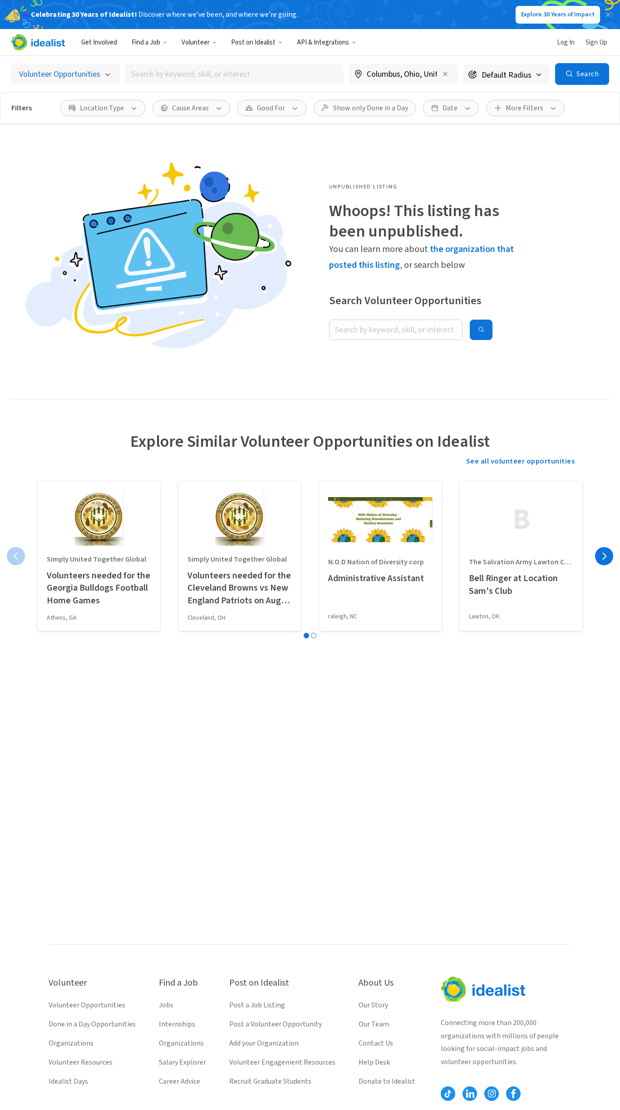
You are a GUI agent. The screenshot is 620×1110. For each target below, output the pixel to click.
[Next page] (604, 556)
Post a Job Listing (257, 1005)
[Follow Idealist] (448, 1093)
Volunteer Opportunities (87, 1005)
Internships (177, 1024)
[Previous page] (16, 556)
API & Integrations (323, 42)
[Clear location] (445, 74)
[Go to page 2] (313, 635)
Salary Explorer (182, 1062)
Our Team (374, 1024)
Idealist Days (68, 1081)
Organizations (71, 1043)
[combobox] (234, 74)
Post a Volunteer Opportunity (275, 1024)
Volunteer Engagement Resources (282, 1062)
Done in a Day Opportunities (92, 1024)
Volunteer (196, 42)
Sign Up (596, 42)
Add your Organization (264, 1043)
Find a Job (146, 42)
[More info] (403, 75)
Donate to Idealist (387, 1081)
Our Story (373, 1005)
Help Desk (374, 1062)
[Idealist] (38, 42)
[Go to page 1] (306, 635)
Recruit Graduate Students (270, 1081)
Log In (566, 42)
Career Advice (179, 1081)
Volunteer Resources (81, 1062)
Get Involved (99, 42)
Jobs (166, 1005)
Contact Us (376, 1043)
